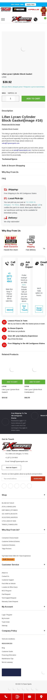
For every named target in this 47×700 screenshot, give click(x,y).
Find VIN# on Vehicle (9, 583)
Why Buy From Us (11, 231)
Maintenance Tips (7, 659)
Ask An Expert (11, 467)
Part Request (6, 594)
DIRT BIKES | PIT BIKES (10, 510)
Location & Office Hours (9, 587)
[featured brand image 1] (19, 9)
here (24, 285)
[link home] (22, 19)
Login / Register (7, 615)
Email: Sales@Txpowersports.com (16, 461)
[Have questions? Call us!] (6, 696)
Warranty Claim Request (10, 601)
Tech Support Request (9, 598)
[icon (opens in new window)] (4, 486)
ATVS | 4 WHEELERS (9, 506)
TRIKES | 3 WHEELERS (9, 524)
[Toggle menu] (3, 19)
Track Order (6, 622)
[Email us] (29, 696)
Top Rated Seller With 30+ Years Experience (16, 556)
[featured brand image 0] (6, 9)
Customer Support (8, 580)
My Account (5, 618)
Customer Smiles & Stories (11, 541)
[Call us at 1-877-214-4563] (35, 19)
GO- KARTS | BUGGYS (9, 514)
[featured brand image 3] (33, 9)
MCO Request (6, 591)
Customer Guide (7, 651)
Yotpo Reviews (6, 549)
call (39, 205)
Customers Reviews (8, 545)
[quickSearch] (8, 19)
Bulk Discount (8, 559)
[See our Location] (41, 696)
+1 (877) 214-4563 (9, 277)
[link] (12, 369)
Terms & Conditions (8, 639)
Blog (3, 648)
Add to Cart (12, 382)
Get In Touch (24, 308)
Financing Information (9, 655)
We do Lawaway (7, 662)
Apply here (30, 4)
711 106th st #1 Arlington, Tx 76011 (16, 454)
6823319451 (10, 310)
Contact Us (5, 576)
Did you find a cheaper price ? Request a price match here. (23, 87)
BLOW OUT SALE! (8, 503)
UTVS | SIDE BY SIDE (9, 521)
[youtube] (8, 490)
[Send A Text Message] (17, 696)
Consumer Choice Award (10, 538)
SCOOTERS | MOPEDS (10, 517)
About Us (5, 573)
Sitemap (4, 625)
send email (39, 309)
